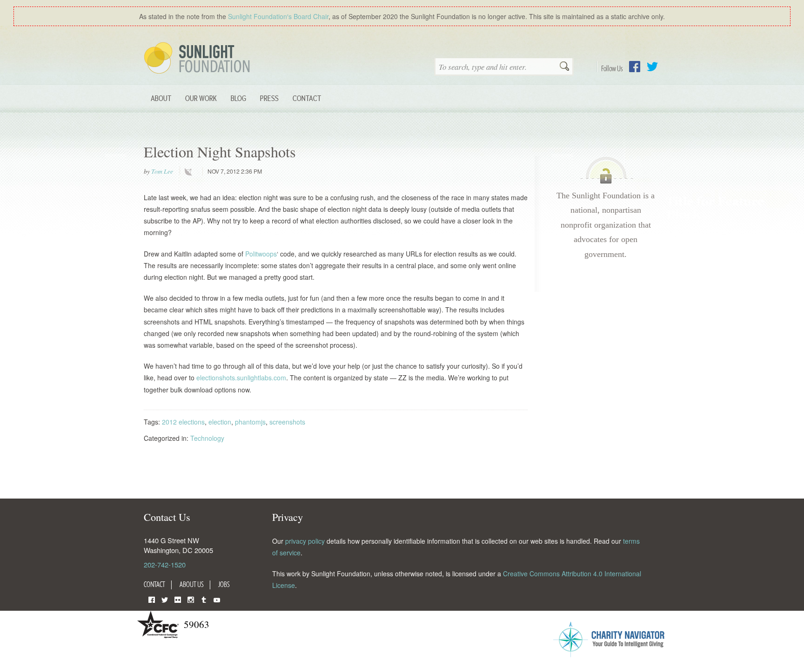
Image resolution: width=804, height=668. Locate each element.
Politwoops (261, 253)
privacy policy (305, 541)
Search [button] (564, 67)
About (161, 98)
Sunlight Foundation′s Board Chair (278, 16)
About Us (192, 584)
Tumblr (204, 599)
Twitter (652, 66)
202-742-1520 (165, 564)
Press (269, 98)
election (219, 421)
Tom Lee (162, 171)
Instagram (191, 599)
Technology (207, 438)
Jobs (224, 584)
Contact (307, 98)
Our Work (201, 98)
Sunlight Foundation (199, 58)
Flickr (177, 599)
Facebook (634, 66)
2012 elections (183, 421)
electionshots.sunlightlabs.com (241, 377)
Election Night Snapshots (220, 152)
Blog (238, 98)
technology (190, 171)
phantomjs (250, 421)
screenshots (287, 421)
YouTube (217, 599)
